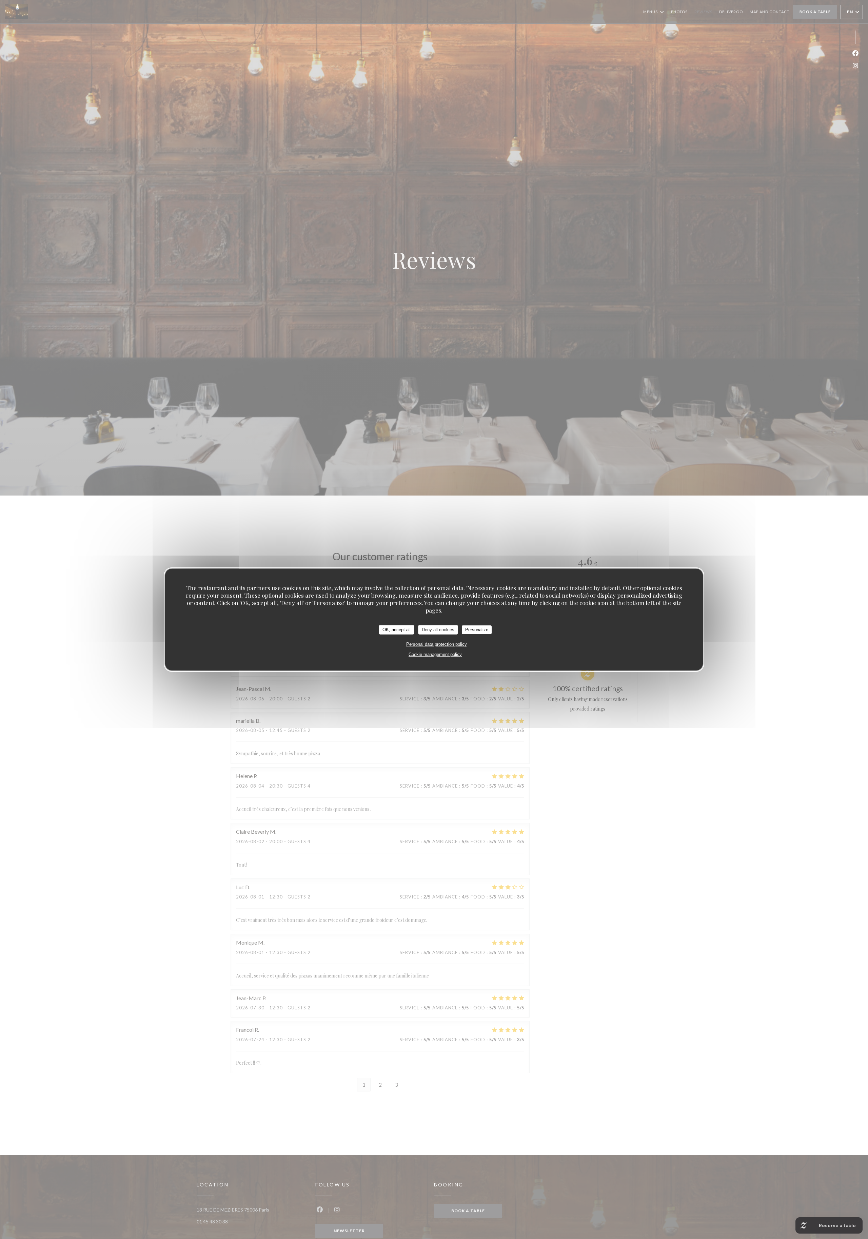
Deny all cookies (438, 629)
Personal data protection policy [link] (436, 643)
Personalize (476, 629)
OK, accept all (396, 629)
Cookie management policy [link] (435, 654)
